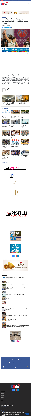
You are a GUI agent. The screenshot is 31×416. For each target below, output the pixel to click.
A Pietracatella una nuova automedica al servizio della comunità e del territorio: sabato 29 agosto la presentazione (16, 0)
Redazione (4, 25)
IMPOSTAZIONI (3, 415)
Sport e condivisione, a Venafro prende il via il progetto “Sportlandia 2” (25, 136)
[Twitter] (4, 27)
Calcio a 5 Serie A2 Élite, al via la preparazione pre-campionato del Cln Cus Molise (25, 145)
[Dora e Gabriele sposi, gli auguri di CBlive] (6, 132)
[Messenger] (10, 27)
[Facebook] (2, 27)
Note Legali (2, 410)
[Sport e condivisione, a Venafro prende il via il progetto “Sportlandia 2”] (25, 132)
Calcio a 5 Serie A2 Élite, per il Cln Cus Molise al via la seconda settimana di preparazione (15, 136)
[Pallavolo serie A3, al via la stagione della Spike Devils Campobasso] (25, 121)
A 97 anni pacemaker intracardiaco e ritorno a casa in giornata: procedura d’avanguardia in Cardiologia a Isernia (6, 126)
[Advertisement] (15, 8)
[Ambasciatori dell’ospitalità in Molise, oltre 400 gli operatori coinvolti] (25, 152)
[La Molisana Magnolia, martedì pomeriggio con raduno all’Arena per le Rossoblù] (15, 152)
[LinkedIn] (6, 27)
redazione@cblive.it (5, 406)
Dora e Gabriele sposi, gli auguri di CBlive (11, 297)
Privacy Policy (2, 411)
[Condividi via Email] (11, 27)
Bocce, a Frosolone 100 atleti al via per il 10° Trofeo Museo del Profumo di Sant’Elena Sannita (15, 116)
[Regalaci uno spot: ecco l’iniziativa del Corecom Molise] (4, 323)
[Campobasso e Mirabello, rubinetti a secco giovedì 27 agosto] (15, 121)
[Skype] (8, 27)
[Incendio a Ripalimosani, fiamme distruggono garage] (4, 313)
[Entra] (28, 4)
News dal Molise (3, 17)
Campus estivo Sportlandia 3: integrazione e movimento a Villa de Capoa (5, 116)
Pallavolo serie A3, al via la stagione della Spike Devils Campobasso (24, 126)
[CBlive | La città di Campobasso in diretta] (4, 3)
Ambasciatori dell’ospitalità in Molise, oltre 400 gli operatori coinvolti (24, 156)
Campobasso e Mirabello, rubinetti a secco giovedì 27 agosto (14, 126)
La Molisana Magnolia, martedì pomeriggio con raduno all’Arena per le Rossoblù (15, 156)
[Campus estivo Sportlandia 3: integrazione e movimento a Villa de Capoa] (6, 112)
